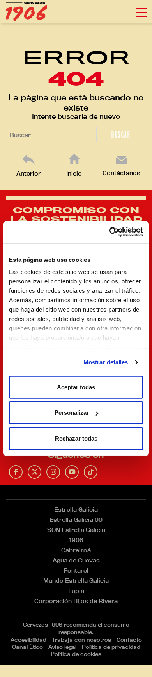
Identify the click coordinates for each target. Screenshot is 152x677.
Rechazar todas (76, 438)
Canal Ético (27, 646)
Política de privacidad (111, 646)
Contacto (129, 639)
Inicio (74, 173)
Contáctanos (121, 173)
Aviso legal (62, 646)
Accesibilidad (28, 639)
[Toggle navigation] (141, 11)
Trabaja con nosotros (81, 639)
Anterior (28, 173)
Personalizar (72, 412)
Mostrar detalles (105, 362)
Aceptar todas (76, 386)
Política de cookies (76, 653)
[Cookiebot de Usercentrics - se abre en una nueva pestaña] (109, 232)
